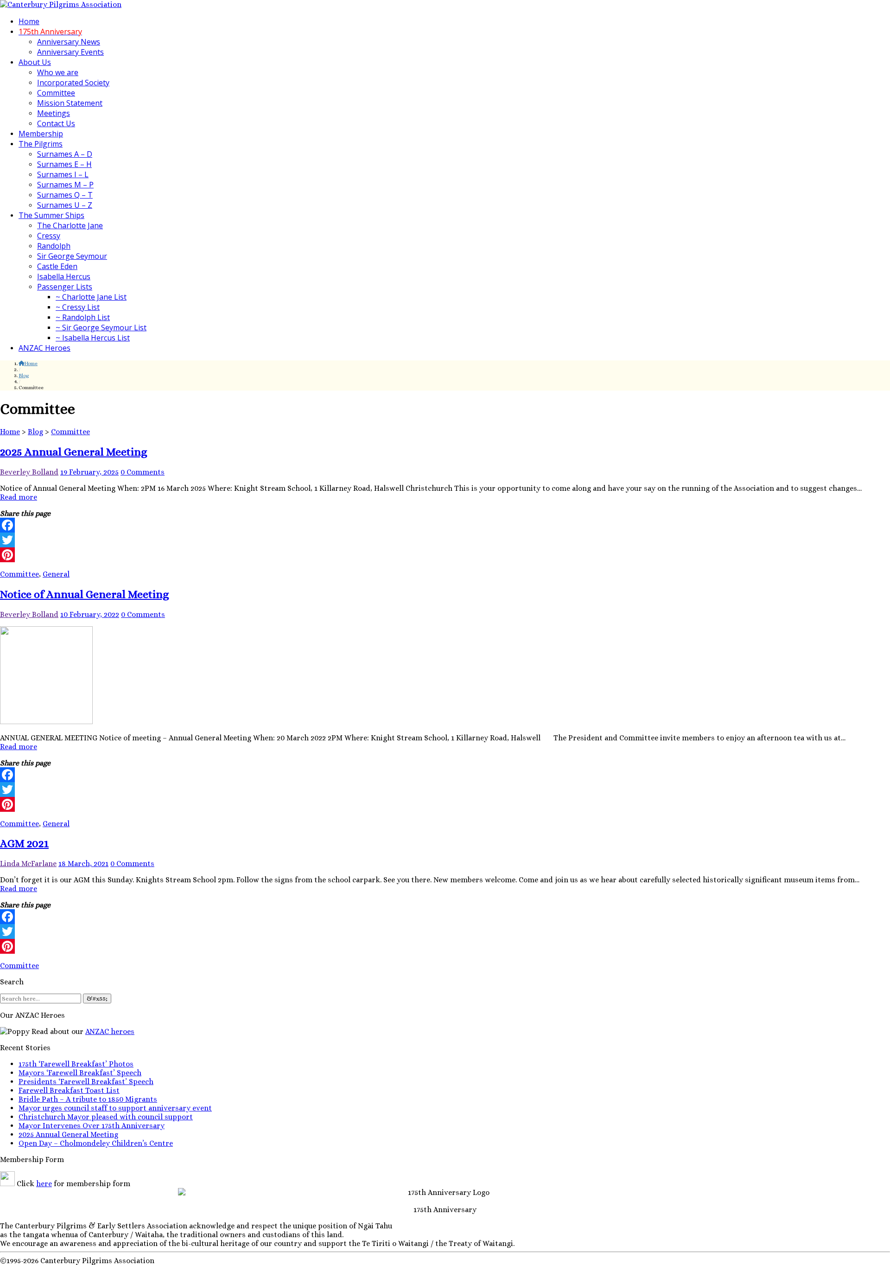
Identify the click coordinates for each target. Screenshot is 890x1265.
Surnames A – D (64, 154)
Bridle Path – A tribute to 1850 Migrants (88, 1099)
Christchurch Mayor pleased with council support (106, 1116)
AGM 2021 (24, 843)
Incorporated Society (73, 82)
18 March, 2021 (83, 863)
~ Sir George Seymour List (101, 327)
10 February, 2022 (89, 614)
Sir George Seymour (72, 256)
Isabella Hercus (63, 276)
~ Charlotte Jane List (91, 297)
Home (29, 21)
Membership (41, 133)
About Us (35, 62)
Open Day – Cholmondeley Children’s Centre (96, 1143)
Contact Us (56, 123)
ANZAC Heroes (44, 348)
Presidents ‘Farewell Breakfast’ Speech (86, 1081)
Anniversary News (68, 42)
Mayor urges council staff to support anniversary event (115, 1108)
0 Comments (143, 472)
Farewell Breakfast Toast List (69, 1090)
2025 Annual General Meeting (73, 451)
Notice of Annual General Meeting (84, 594)
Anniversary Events (70, 52)
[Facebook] (445, 525)
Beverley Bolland (29, 472)
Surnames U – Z (64, 205)
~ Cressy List (78, 307)
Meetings (53, 113)
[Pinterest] (445, 554)
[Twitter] (445, 540)
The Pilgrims (41, 144)
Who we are (57, 72)
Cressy (48, 236)
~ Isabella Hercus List (93, 338)
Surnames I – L (63, 174)
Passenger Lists (64, 287)
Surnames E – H (64, 164)
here (44, 1183)
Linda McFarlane (28, 863)
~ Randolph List (83, 317)
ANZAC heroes (109, 1031)
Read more (18, 497)
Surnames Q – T (65, 195)
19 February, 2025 (89, 472)
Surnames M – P (65, 185)
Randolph (53, 246)
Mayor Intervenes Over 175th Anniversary (92, 1125)
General (56, 574)
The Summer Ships (51, 215)
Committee (56, 93)
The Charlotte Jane (70, 225)
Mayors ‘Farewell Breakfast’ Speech (80, 1072)
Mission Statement (69, 103)
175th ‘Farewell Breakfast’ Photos (76, 1064)
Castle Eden (57, 266)
